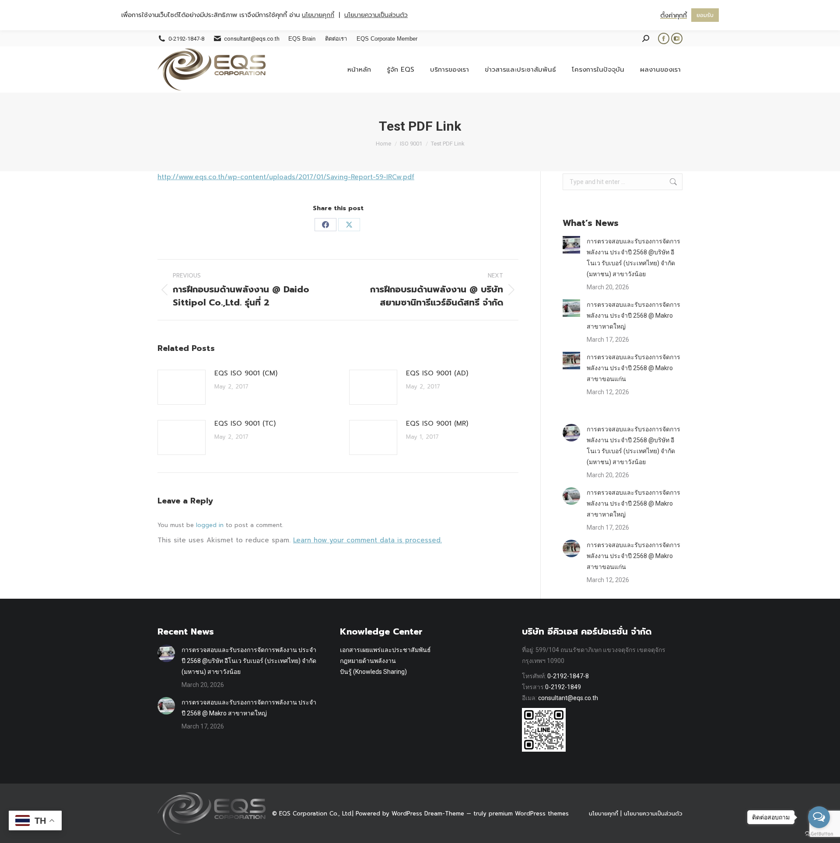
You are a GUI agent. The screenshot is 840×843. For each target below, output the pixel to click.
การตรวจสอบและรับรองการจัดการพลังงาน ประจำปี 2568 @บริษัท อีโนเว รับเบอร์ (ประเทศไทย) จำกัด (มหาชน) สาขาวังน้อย (633, 258)
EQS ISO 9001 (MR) (437, 423)
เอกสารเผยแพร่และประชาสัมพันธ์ (385, 649)
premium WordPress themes (529, 813)
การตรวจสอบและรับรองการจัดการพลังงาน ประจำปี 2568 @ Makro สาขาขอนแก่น (633, 368)
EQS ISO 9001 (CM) (245, 373)
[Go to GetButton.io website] (819, 834)
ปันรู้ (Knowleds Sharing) (373, 671)
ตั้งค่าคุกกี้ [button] (673, 15)
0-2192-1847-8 (568, 676)
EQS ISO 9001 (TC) (245, 423)
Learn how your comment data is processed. (367, 540)
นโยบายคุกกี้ (603, 813)
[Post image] (182, 387)
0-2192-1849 (563, 686)
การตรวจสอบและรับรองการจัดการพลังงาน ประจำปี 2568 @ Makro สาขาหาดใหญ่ (633, 315)
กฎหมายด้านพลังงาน (368, 660)
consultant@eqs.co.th (568, 697)
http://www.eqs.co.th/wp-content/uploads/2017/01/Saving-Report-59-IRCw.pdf (286, 177)
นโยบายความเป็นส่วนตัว (653, 813)
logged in (210, 525)
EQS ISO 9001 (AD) (437, 373)
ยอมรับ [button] (705, 15)
